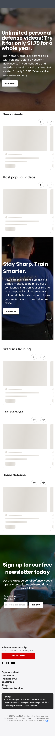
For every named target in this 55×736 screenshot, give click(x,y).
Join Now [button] (10, 83)
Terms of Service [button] (10, 718)
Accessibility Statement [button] (15, 720)
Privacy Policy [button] (26, 718)
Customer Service (12, 688)
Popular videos (10, 672)
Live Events (8, 675)
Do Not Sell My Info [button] (42, 718)
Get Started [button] (18, 655)
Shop (5, 685)
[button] (41, 122)
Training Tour (9, 678)
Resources (8, 682)
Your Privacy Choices (36, 720)
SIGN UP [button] (36, 605)
